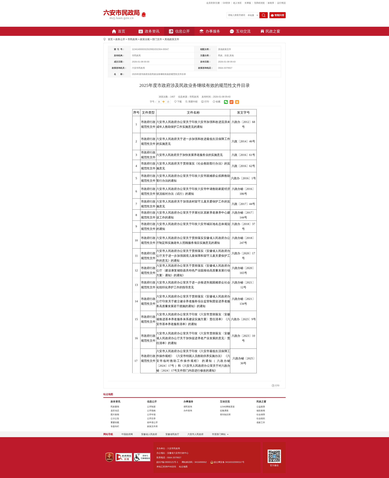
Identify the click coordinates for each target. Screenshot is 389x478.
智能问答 (279, 15)
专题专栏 (115, 426)
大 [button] (159, 101)
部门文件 (157, 39)
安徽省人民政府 (149, 434)
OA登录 (226, 3)
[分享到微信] (226, 102)
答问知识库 (225, 414)
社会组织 (260, 418)
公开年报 (151, 414)
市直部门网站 (219, 434)
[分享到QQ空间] (237, 102)
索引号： (119, 49)
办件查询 (188, 410)
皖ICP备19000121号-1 (167, 462)
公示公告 (115, 418)
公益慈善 (260, 406)
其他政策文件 (172, 39)
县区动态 (115, 410)
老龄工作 (260, 422)
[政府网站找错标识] (123, 457)
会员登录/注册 (213, 3)
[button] (248, 3)
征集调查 (224, 410)
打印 (207, 101)
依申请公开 (152, 422)
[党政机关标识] (109, 457)
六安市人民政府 (195, 434)
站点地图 (183, 466)
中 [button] (163, 101)
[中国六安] (144, 14)
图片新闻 (115, 414)
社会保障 (260, 414)
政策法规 (145, 39)
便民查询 (188, 406)
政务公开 (120, 39)
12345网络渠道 (227, 406)
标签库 (271, 3)
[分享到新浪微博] (231, 102)
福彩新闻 (260, 410)
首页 (121, 31)
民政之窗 (273, 31)
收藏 (218, 101)
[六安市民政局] (121, 15)
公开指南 (151, 410)
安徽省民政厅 (172, 434)
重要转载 (115, 422)
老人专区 (237, 3)
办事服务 (213, 31)
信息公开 (182, 31)
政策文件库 (152, 426)
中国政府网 (127, 434)
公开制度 (151, 406)
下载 (179, 101)
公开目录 (151, 418)
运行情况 (281, 3)
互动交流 (243, 31)
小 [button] (168, 101)
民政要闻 (115, 406)
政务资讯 (152, 31)
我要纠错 (193, 101)
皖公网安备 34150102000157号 (229, 462)
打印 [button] (277, 385)
